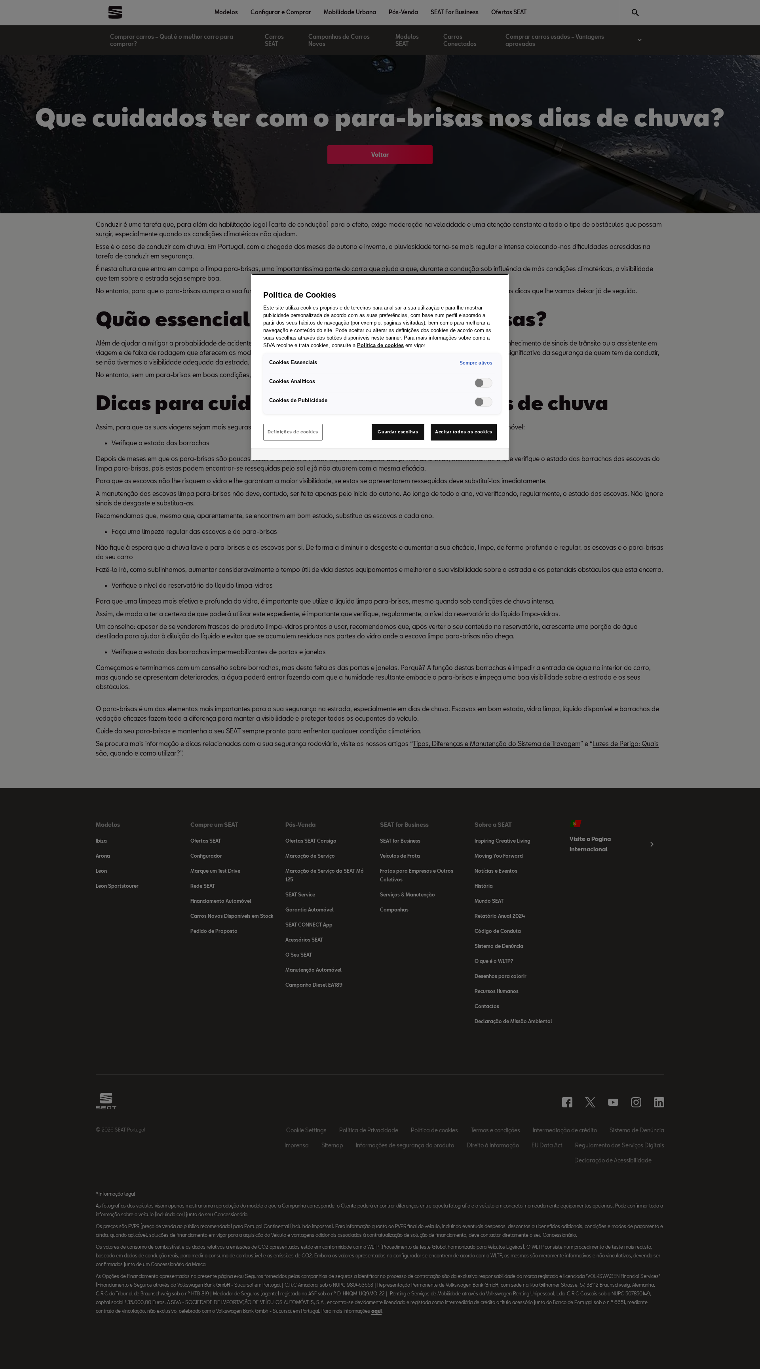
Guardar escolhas (398, 431)
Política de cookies (380, 345)
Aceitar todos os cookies (463, 431)
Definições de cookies (293, 431)
